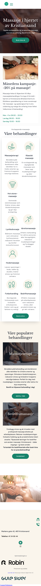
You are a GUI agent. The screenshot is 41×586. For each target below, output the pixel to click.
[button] (11, 4)
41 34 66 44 (13, 536)
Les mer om (11, 573)
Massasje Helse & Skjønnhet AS (24, 573)
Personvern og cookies (20, 568)
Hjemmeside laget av (20, 556)
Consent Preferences (6, 585)
